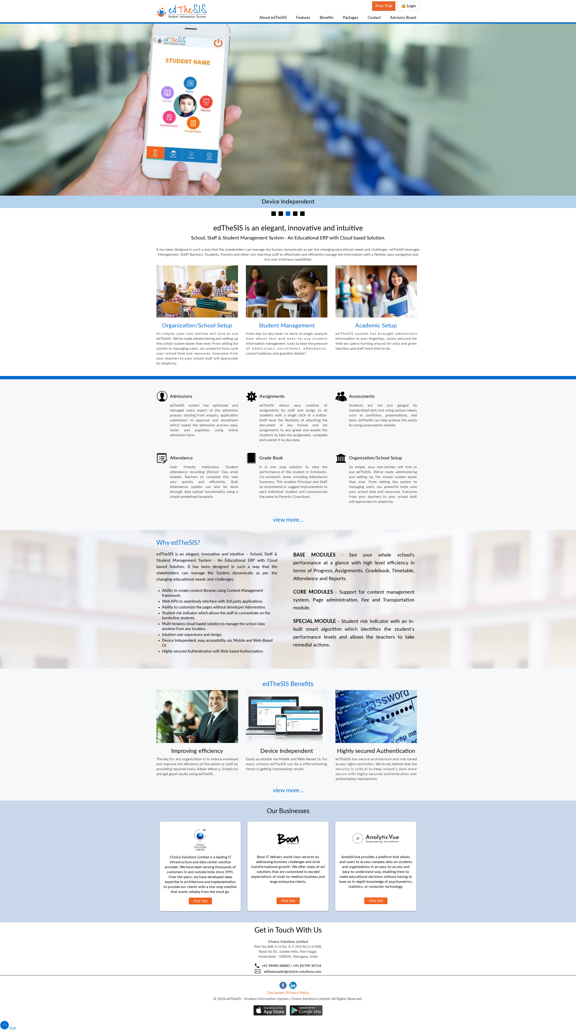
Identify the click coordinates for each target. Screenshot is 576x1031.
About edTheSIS (273, 18)
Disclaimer (275, 993)
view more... (288, 520)
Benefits (326, 18)
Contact (374, 18)
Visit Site (200, 901)
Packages (350, 18)
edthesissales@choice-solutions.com (292, 971)
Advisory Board (403, 18)
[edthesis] (181, 17)
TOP (12, 1028)
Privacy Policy (298, 993)
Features (303, 18)
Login (411, 6)
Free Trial (384, 6)
